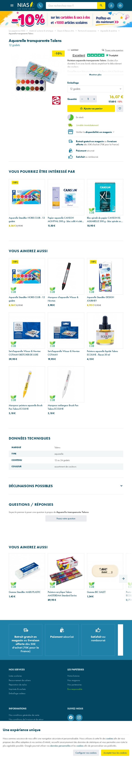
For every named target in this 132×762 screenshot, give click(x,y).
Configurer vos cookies (86, 752)
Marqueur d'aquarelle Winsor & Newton (63, 299)
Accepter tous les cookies (115, 752)
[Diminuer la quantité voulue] (82, 99)
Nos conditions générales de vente (24, 715)
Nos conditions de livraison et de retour (26, 719)
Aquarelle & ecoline (108, 30)
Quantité (72, 99)
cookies (109, 738)
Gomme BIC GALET (96, 592)
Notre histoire (73, 675)
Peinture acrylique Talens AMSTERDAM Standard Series (62, 593)
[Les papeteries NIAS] (26, 5)
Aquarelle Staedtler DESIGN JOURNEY (100, 299)
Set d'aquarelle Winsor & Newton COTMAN (64, 353)
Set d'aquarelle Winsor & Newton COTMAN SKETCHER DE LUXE (25, 353)
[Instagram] (79, 717)
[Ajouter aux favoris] (119, 108)
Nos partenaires (74, 684)
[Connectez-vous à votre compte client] (111, 5)
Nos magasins (73, 680)
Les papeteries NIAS (17, 30)
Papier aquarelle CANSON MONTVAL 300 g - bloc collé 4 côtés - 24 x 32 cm (65, 219)
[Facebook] (70, 717)
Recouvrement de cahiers (20, 680)
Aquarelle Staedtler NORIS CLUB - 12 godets (27, 219)
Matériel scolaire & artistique (41, 30)
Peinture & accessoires (87, 30)
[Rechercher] (101, 5)
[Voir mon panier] (120, 5)
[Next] (123, 579)
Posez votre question (114, 50)
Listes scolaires (15, 675)
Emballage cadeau (17, 693)
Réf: (68, 50)
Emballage (73, 82)
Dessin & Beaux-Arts (65, 30)
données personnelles (60, 745)
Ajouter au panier (93, 108)
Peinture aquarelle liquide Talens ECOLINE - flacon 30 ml (102, 353)
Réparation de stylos (18, 684)
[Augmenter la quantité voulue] (94, 99)
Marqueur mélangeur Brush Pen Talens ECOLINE (63, 407)
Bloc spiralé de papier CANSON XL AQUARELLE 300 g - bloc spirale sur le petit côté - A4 (104, 219)
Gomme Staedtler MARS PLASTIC (25, 592)
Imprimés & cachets (17, 689)
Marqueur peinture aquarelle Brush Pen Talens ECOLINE (25, 407)
